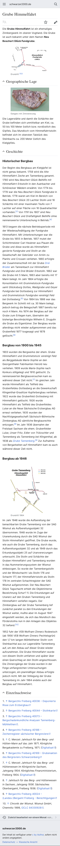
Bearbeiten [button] (56, 22)
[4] (50, 219)
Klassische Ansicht (28, 842)
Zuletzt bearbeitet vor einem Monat (27, 817)
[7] (34, 379)
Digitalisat (47, 747)
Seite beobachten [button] (46, 22)
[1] (20, 73)
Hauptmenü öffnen (4, 4)
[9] (36, 440)
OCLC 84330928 (31, 807)
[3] (16, 211)
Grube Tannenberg (23, 440)
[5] (22, 298)
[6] (14, 335)
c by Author (38, 834)
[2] (22, 73)
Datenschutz (8, 842)
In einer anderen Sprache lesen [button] (4, 22)
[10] (16, 624)
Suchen (55, 4)
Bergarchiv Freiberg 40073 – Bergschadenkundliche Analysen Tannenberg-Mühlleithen (28, 720)
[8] (15, 424)
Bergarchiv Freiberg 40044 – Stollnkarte (31, 710)
